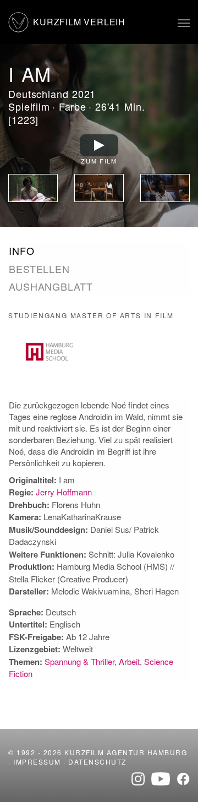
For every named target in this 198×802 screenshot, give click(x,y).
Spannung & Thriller (79, 661)
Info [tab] (22, 251)
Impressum (37, 761)
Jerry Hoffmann (64, 492)
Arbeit (129, 661)
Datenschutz (97, 761)
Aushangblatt (51, 286)
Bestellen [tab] (39, 269)
